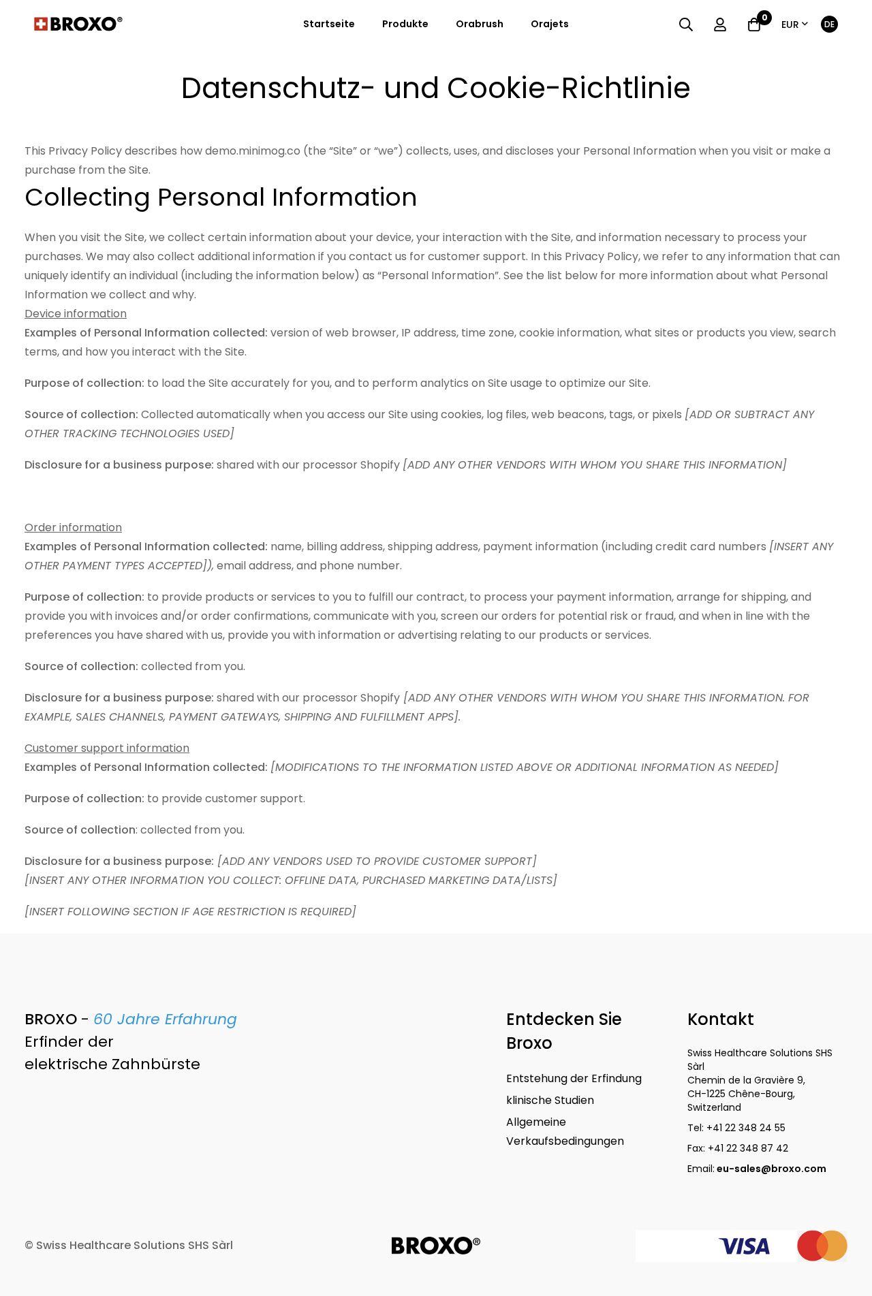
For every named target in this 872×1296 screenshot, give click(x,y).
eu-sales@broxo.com (772, 1168)
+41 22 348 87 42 (748, 1148)
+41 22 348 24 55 (745, 1128)
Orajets (550, 24)
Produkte (405, 24)
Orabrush (479, 24)
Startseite (329, 24)
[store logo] (78, 24)
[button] (794, 24)
